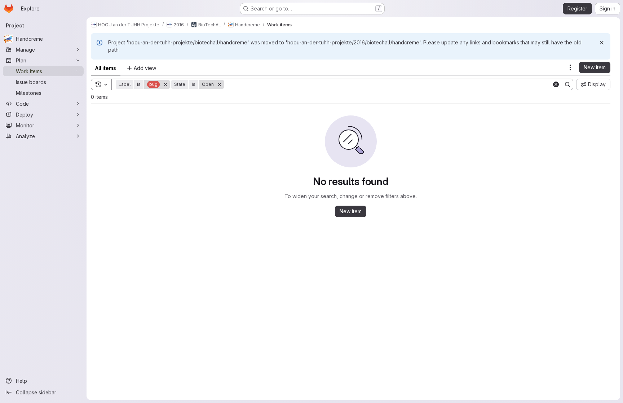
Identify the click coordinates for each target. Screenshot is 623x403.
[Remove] (165, 84)
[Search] (567, 84)
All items (105, 68)
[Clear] (556, 84)
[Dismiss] (601, 42)
